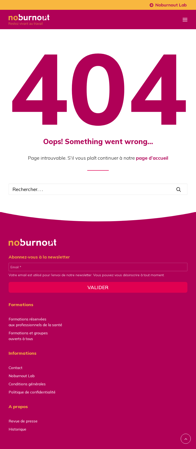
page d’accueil (152, 158)
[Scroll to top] (186, 438)
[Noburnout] (29, 19)
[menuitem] (168, 5)
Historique (17, 429)
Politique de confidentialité (32, 392)
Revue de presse (23, 421)
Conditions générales (27, 384)
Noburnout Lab (171, 5)
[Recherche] (98, 189)
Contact (15, 367)
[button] (185, 19)
